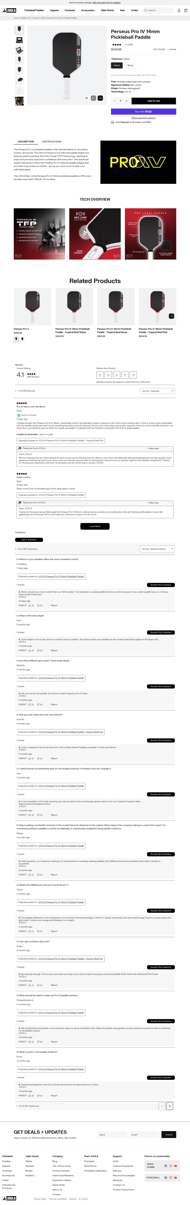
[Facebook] (165, 1166)
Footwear (70, 10)
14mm (117, 65)
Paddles (23, 18)
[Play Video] (138, 161)
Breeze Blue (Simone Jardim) (22, 339)
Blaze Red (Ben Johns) (16, 339)
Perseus (36, 18)
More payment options (144, 118)
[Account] (179, 10)
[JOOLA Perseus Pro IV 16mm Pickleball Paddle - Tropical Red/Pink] (157, 307)
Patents (72, 1199)
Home (16, 18)
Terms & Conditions (58, 1199)
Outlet (134, 10)
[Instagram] (170, 1166)
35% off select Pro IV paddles (107, 3)
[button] (34, 10)
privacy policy (40, 1199)
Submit (169, 1134)
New (122, 10)
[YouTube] (175, 1166)
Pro (29, 18)
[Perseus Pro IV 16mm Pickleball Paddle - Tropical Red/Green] (116, 307)
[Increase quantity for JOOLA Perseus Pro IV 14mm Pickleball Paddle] (126, 101)
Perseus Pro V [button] (21, 329)
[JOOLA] (9, 10)
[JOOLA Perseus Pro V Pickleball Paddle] (32, 307)
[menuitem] (34, 10)
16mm (130, 65)
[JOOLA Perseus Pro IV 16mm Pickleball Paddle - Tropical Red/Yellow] (74, 307)
